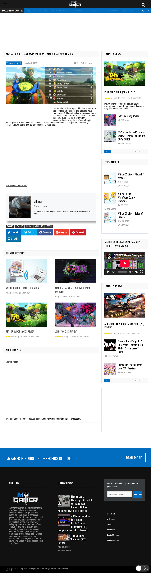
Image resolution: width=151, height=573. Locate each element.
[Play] (108, 271)
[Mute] (136, 271)
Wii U (19, 63)
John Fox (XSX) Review (66, 331)
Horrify (9, 570)
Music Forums (63, 568)
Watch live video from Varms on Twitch (16, 186)
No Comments (134, 98)
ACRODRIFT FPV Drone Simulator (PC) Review (124, 325)
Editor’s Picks (65, 483)
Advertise (111, 519)
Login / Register (113, 535)
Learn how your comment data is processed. (61, 418)
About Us (111, 514)
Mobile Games (113, 540)
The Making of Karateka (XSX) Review (72, 539)
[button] (143, 568)
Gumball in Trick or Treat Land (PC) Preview (130, 366)
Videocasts (10, 63)
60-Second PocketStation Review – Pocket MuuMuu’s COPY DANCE (131, 135)
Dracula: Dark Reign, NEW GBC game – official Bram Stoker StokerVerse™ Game (130, 346)
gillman (38, 201)
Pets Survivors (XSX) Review (20, 331)
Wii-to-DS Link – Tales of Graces (22, 288)
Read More (134, 457)
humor (29, 226)
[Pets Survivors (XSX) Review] (26, 315)
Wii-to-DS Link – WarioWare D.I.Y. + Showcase (126, 177)
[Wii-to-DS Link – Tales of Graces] (26, 271)
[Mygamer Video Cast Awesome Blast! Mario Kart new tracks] (51, 85)
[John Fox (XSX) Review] (75, 315)
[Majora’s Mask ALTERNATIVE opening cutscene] (75, 271)
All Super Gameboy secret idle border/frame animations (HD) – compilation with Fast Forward (74, 523)
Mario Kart (39, 226)
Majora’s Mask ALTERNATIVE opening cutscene (128, 216)
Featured (20, 226)
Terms (110, 524)
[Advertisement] (75, 24)
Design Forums (50, 568)
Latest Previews (113, 286)
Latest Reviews (113, 54)
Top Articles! (112, 162)
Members (111, 530)
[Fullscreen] (141, 271)
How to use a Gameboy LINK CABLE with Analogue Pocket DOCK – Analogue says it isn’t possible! (75, 504)
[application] (124, 263)
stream (49, 226)
